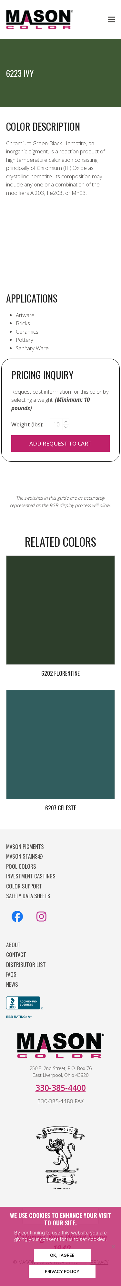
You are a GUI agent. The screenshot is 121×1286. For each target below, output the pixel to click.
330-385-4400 (60, 1087)
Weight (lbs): (27, 424)
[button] (111, 19)
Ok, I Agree (62, 1255)
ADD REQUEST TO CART (60, 443)
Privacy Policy (62, 1271)
